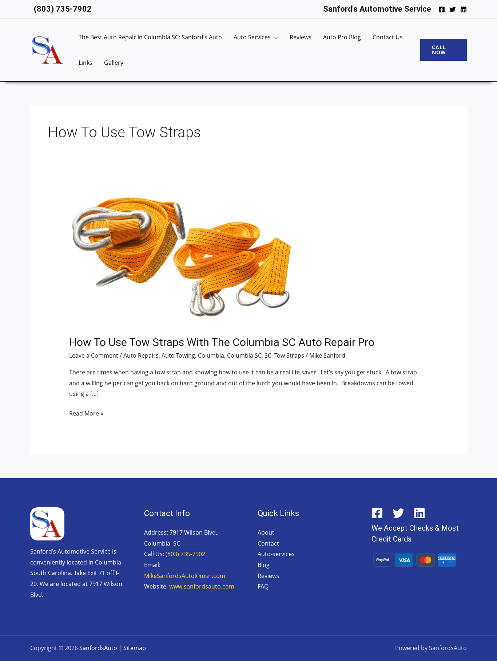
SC (268, 355)
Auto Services (252, 37)
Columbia (211, 355)
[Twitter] (452, 9)
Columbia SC (244, 355)
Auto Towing (178, 355)
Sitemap (134, 648)
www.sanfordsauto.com (201, 586)
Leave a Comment (93, 355)
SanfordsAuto (98, 648)
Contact (268, 543)
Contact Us (388, 37)
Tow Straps (289, 355)
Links (85, 63)
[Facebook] (441, 9)
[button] (443, 50)
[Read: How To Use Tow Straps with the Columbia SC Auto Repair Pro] (180, 259)
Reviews (300, 37)
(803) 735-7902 (185, 554)
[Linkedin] (463, 9)
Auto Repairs (141, 355)
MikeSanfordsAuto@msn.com (184, 576)
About (266, 532)
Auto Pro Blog (342, 37)
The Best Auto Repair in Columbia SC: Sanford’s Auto (150, 37)
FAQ (263, 586)
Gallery (113, 63)
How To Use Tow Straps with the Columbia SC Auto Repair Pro (221, 342)
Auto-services (276, 554)
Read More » (86, 412)
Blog (264, 565)
